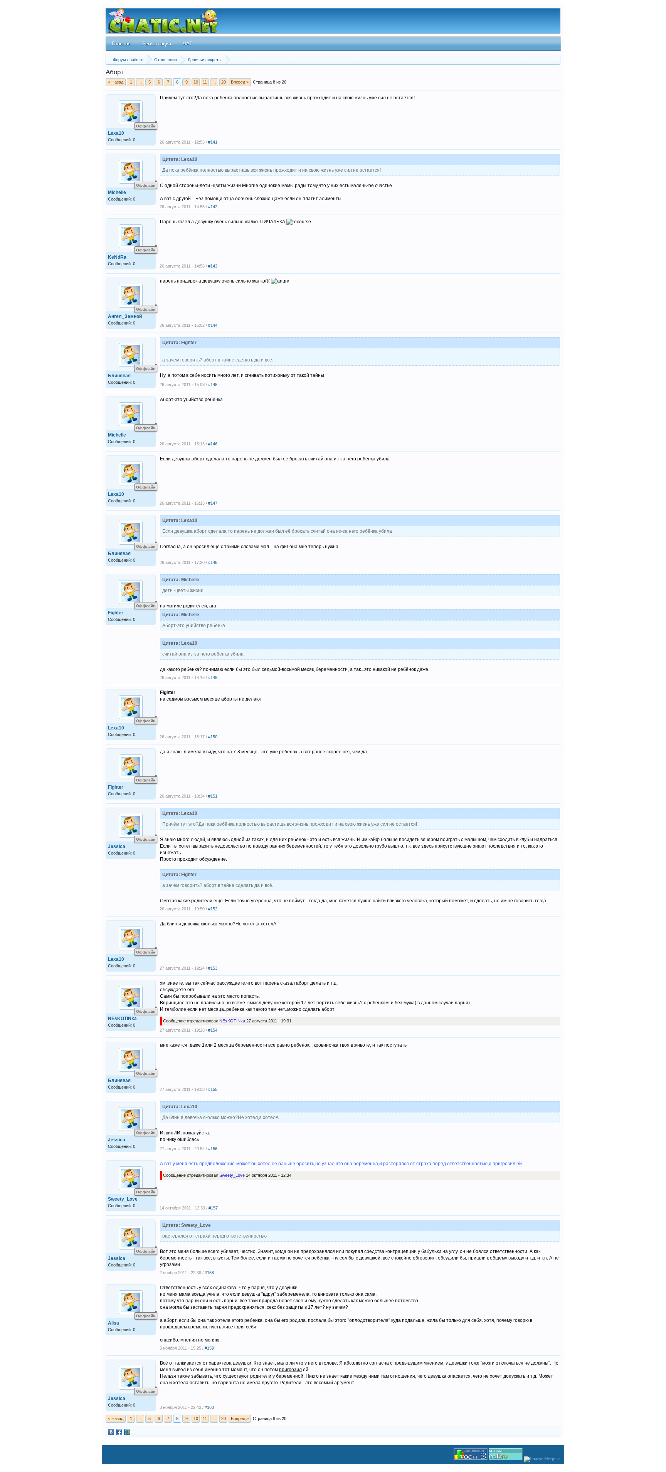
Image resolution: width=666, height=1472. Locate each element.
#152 (212, 909)
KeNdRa (117, 257)
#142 (212, 206)
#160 (209, 1407)
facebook (119, 1432)
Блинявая (119, 375)
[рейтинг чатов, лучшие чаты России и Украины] (471, 1458)
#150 (212, 736)
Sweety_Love (123, 1199)
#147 (212, 503)
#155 (212, 1089)
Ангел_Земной (125, 316)
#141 (212, 142)
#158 (209, 1272)
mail (127, 1432)
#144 (212, 325)
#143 (212, 266)
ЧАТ (187, 44)
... (140, 82)
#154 (212, 1030)
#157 (213, 1208)
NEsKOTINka (122, 1018)
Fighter (115, 613)
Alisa (113, 1323)
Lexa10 (116, 133)
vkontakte (111, 1432)
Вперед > (240, 82)
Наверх (649, 1455)
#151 (212, 796)
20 (223, 82)
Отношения (165, 59)
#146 (212, 444)
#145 (212, 384)
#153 (212, 968)
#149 (212, 677)
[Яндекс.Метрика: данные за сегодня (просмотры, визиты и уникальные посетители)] (542, 1459)
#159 (209, 1348)
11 (205, 82)
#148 (212, 562)
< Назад (115, 82)
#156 (212, 1148)
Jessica (116, 846)
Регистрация (156, 44)
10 (195, 82)
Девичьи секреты (205, 59)
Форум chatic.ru (128, 59)
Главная (121, 44)
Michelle (117, 192)
